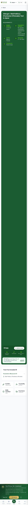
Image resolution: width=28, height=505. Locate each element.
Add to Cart (20, 348)
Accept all (14, 497)
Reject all (5, 497)
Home (3, 503)
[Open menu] (25, 2)
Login (25, 503)
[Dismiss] (21, 497)
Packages (9, 503)
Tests (19, 503)
